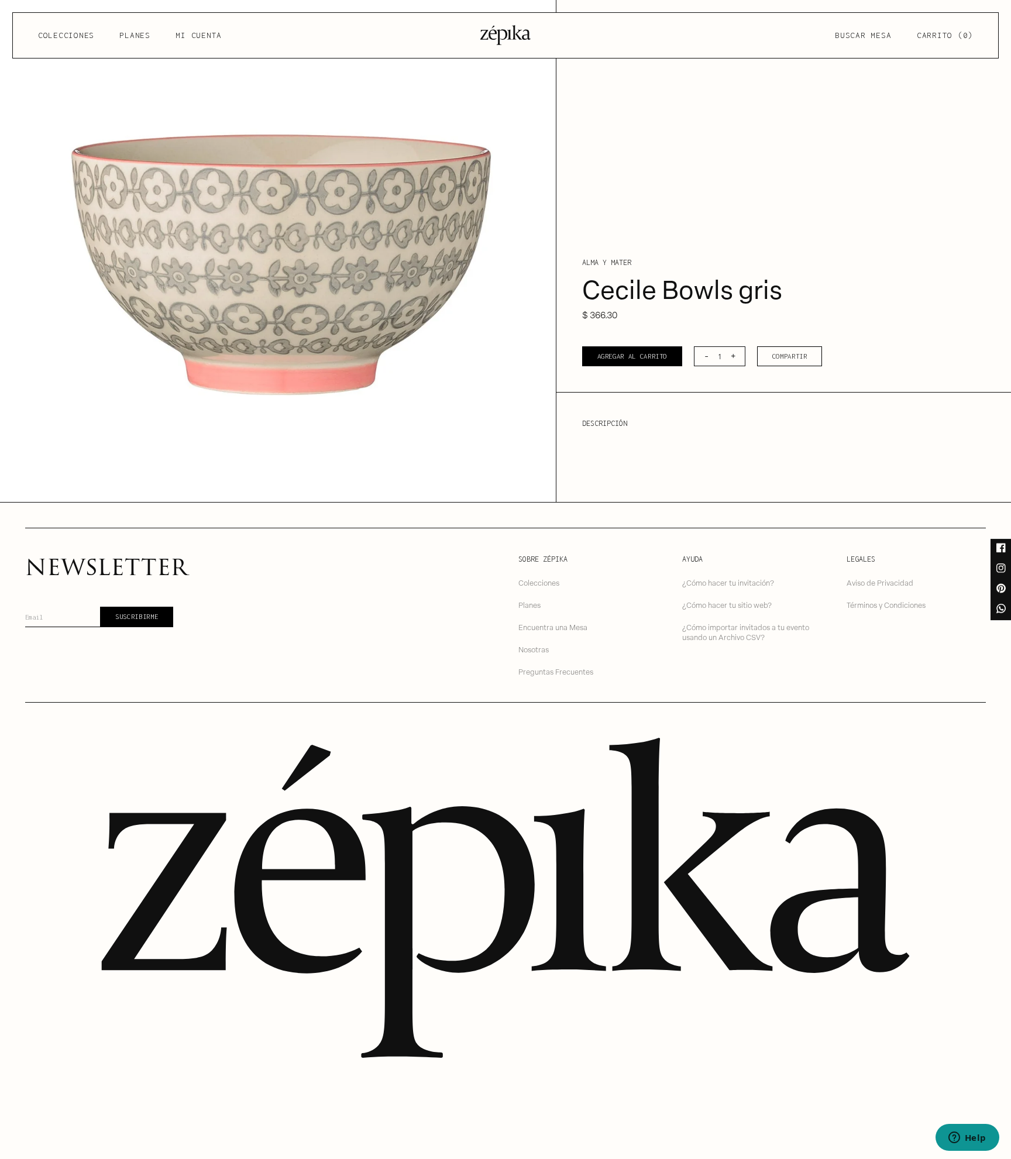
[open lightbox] (278, 251)
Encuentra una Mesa (552, 627)
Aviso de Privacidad (880, 582)
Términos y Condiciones (886, 605)
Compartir (789, 356)
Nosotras (533, 649)
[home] (505, 35)
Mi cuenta (199, 35)
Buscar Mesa (863, 35)
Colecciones (66, 35)
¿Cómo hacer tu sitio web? (727, 605)
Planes (134, 35)
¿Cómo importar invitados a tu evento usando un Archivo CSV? (745, 632)
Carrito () (945, 35)
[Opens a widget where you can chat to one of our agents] (967, 1138)
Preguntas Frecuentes (555, 671)
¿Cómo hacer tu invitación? (728, 582)
